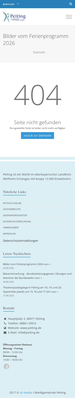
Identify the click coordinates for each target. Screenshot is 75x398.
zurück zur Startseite (37, 135)
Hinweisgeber (11, 227)
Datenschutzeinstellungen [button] (20, 241)
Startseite (39, 52)
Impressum (9, 233)
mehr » (47, 264)
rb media (26, 392)
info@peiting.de (28, 332)
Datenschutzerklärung (17, 221)
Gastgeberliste (12, 209)
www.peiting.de (30, 328)
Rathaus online (12, 203)
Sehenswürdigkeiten (15, 215)
